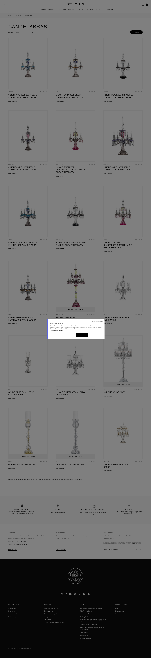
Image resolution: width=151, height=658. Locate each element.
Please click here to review (57, 330)
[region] (76, 329)
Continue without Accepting (97, 321)
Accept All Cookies (82, 335)
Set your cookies (69, 335)
